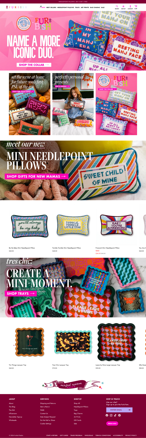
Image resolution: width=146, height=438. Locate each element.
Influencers (13, 413)
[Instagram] (111, 415)
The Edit (12, 410)
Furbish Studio (18, 435)
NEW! (43, 7)
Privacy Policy (131, 435)
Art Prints (77, 417)
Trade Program (76, 435)
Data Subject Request (47, 417)
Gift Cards (77, 420)
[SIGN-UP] (123, 6)
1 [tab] (73, 139)
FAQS (42, 410)
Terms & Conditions (103, 435)
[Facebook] (107, 415)
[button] (14, 228)
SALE (102, 7)
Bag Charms (78, 413)
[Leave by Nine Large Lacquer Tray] (116, 342)
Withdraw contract (112, 423)
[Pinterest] (119, 415)
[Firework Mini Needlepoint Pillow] (116, 225)
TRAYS (77, 7)
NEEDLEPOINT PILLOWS (65, 7)
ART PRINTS (85, 7)
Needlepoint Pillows (81, 407)
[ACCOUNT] (130, 6)
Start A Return (52, 435)
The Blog (12, 407)
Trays (75, 410)
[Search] (117, 6)
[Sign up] (129, 409)
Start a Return (45, 407)
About (11, 403)
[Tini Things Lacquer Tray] (29, 342)
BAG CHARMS (95, 7)
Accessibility (118, 435)
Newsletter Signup (15, 417)
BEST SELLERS (51, 7)
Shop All (77, 403)
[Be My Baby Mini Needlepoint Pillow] (29, 225)
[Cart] (136, 6)
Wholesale (12, 420)
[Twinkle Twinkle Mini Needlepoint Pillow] (73, 225)
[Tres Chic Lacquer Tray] (73, 342)
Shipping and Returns (48, 403)
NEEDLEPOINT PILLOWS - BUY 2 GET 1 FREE (73, 2)
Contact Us (44, 413)
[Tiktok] (115, 415)
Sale (75, 423)
